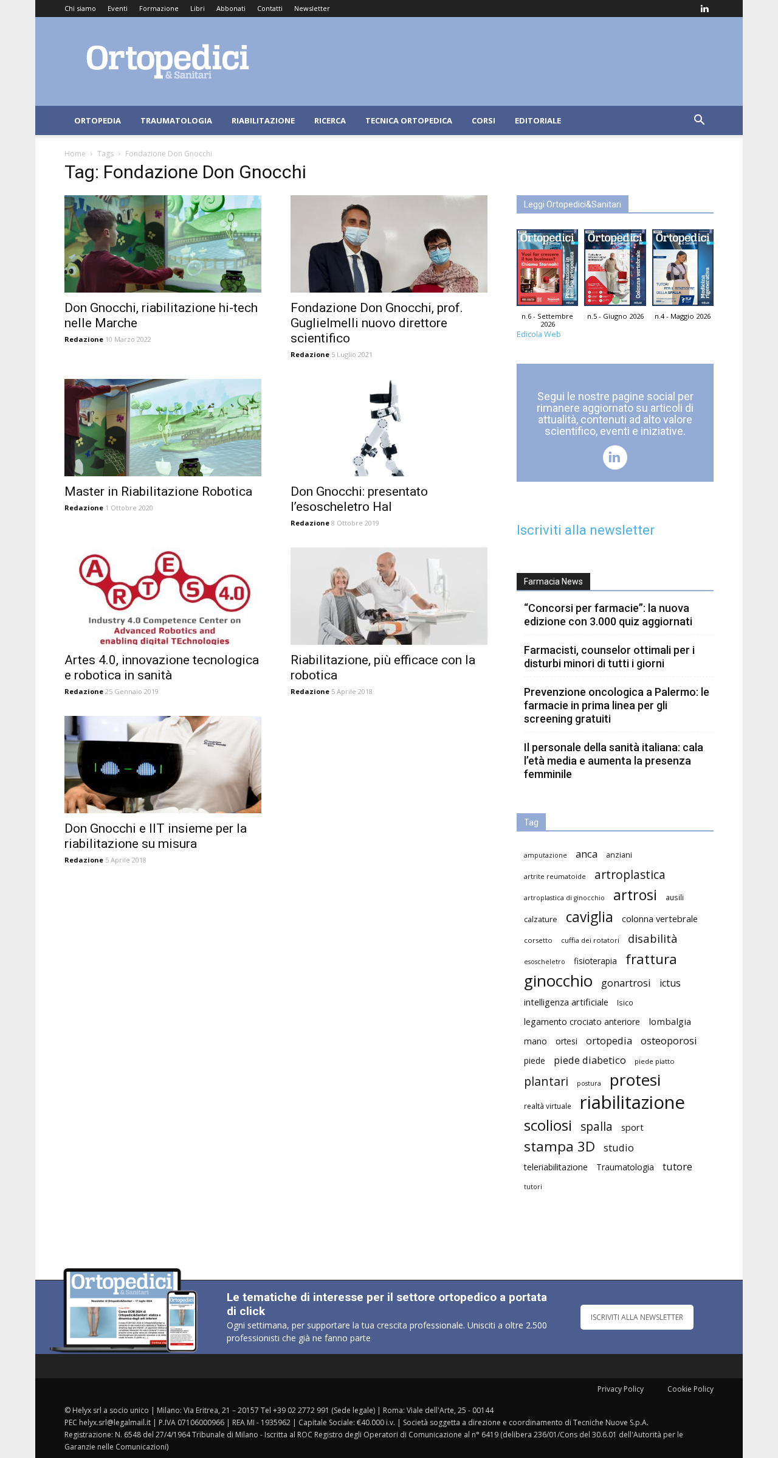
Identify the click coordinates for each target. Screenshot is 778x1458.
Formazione (159, 8)
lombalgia (670, 1021)
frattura (651, 959)
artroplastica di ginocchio (564, 898)
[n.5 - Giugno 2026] (614, 270)
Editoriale (538, 120)
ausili (675, 897)
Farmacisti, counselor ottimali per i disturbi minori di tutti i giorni (609, 657)
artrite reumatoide (555, 876)
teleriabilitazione (556, 1167)
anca (586, 853)
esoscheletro (544, 961)
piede (534, 1060)
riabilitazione (632, 1102)
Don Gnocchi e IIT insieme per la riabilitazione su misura (155, 836)
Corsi (483, 120)
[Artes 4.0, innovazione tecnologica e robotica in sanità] (162, 596)
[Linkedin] (704, 8)
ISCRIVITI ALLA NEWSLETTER (637, 1317)
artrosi (635, 895)
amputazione (545, 855)
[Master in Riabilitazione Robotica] (162, 427)
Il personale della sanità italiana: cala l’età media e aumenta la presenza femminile (613, 760)
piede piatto (655, 1061)
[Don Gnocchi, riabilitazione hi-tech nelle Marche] (162, 244)
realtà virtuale (547, 1106)
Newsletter (312, 8)
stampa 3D (559, 1146)
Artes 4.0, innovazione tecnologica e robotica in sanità (161, 667)
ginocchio (558, 980)
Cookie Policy (690, 1389)
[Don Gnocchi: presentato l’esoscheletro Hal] (389, 427)
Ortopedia (97, 120)
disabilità (653, 938)
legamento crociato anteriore (582, 1021)
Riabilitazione (263, 120)
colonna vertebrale (660, 918)
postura (589, 1083)
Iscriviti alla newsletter (586, 530)
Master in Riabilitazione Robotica (158, 491)
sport (632, 1127)
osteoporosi (669, 1040)
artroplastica (630, 874)
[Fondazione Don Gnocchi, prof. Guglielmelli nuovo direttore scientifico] (389, 244)
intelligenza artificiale (566, 1002)
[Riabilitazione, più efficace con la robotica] (389, 596)
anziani (619, 855)
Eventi (118, 8)
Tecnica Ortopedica (408, 120)
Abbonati (231, 8)
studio (619, 1147)
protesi (635, 1080)
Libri (197, 8)
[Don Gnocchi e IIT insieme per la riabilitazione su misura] (162, 764)
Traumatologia (176, 120)
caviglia (589, 917)
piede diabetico (590, 1060)
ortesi (566, 1041)
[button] (699, 121)
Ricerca (330, 120)
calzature (540, 919)
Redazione (83, 339)
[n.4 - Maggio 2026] (683, 270)
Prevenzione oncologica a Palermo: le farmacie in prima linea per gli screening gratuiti (616, 705)
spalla (596, 1126)
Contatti (270, 8)
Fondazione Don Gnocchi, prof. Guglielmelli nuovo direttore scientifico (377, 322)
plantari (546, 1081)
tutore (677, 1166)
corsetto (538, 940)
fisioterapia (595, 961)
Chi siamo (80, 8)
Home (75, 153)
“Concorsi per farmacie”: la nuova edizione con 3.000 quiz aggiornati (608, 615)
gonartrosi (626, 982)
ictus (670, 983)
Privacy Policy (620, 1389)
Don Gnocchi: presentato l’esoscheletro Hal (359, 499)
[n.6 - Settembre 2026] (547, 270)
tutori (533, 1186)
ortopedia (609, 1040)
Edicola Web (539, 334)
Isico (625, 1002)
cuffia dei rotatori (590, 940)
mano (535, 1041)
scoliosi (548, 1125)
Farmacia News (553, 581)
